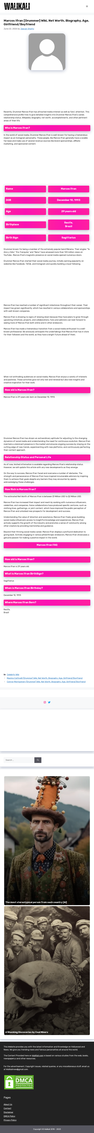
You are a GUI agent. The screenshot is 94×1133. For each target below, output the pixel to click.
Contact (7, 1108)
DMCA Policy (9, 1116)
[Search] (37, 760)
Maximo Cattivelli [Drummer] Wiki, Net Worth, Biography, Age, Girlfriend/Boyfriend (44, 678)
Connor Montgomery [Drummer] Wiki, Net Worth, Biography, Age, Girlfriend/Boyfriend (46, 682)
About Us (8, 1104)
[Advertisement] (47, 91)
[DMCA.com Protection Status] (19, 1089)
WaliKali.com (37, 1055)
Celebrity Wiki (13, 674)
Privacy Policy (10, 1120)
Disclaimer (8, 1112)
